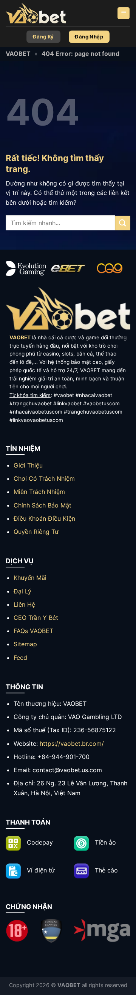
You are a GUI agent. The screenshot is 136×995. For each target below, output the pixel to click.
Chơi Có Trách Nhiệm (44, 478)
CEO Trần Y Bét (36, 617)
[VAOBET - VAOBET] (43, 13)
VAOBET (18, 53)
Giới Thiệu (28, 465)
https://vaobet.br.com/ (72, 743)
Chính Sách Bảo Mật (42, 505)
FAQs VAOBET (33, 631)
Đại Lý (22, 591)
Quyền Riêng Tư (36, 531)
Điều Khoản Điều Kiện (44, 518)
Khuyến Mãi (30, 577)
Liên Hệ (24, 604)
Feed (20, 657)
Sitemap (25, 644)
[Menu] (123, 13)
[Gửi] (122, 223)
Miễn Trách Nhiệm (39, 491)
